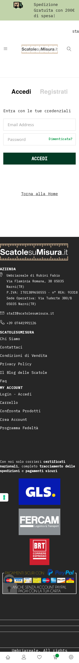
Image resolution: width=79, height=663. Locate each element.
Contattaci (11, 347)
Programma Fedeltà (19, 427)
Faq (3, 380)
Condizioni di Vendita (23, 355)
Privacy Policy (16, 363)
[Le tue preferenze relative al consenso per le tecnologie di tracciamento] (4, 497)
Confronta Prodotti (20, 410)
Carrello (9, 402)
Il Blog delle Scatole (23, 372)
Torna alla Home (39, 193)
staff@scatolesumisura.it (30, 313)
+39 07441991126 (21, 323)
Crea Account (13, 419)
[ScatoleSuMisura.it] (40, 49)
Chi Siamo (10, 338)
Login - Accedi (16, 394)
